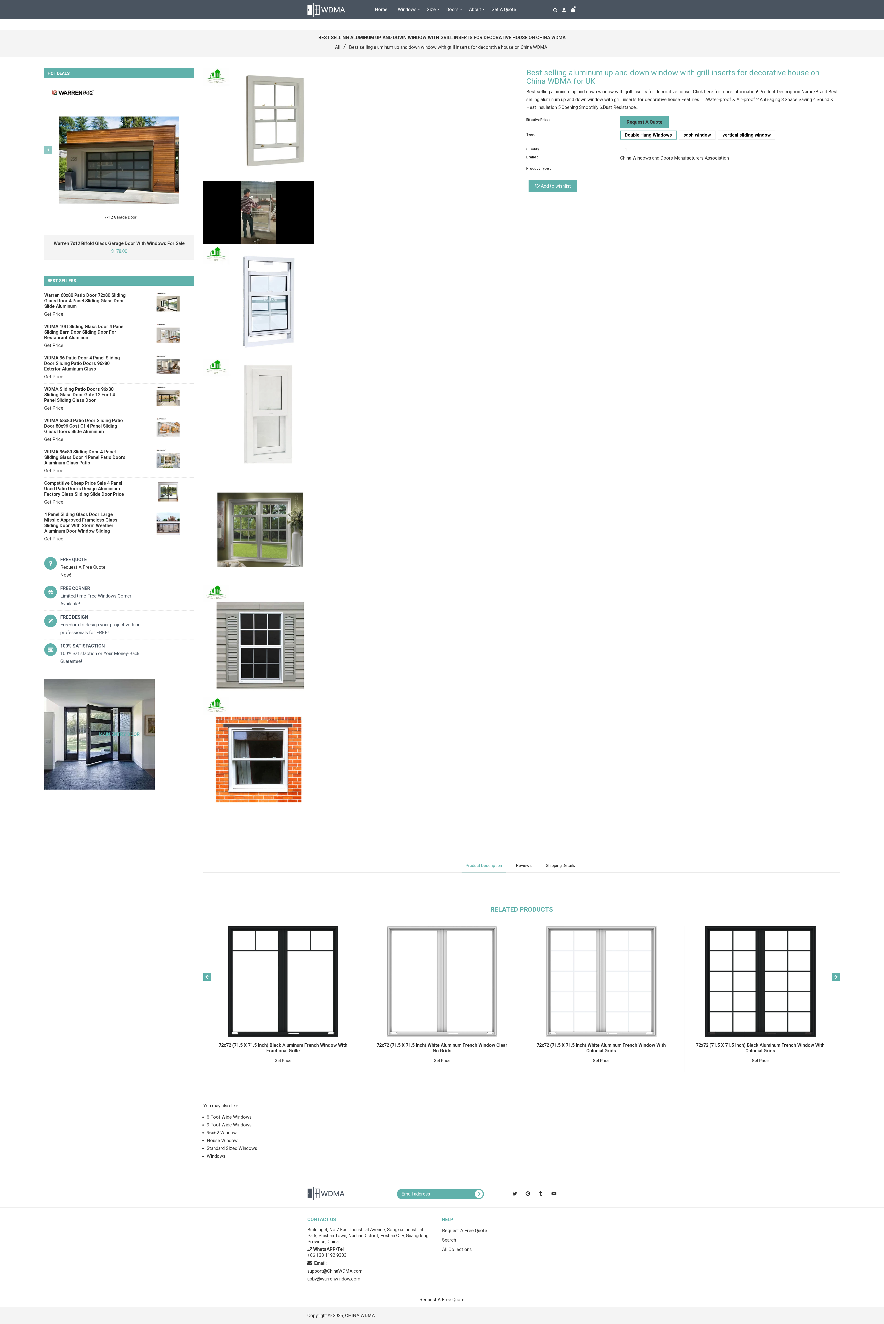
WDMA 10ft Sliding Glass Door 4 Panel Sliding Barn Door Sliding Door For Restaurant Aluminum (84, 332)
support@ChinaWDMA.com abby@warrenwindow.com (335, 1271)
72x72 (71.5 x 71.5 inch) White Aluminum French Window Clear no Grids (442, 1047)
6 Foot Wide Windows (229, 1117)
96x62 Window (222, 1132)
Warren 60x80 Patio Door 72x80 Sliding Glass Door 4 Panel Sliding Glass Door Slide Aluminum (85, 300)
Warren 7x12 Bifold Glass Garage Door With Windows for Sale (119, 243)
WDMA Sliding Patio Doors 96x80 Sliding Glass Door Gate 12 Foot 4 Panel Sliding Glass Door (79, 394)
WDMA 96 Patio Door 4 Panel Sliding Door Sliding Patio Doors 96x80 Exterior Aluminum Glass (82, 363)
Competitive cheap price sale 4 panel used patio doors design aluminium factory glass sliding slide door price (84, 488)
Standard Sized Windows (232, 1148)
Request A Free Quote (464, 1230)
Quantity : (533, 149)
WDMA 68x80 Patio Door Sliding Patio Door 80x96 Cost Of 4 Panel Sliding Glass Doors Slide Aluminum (83, 426)
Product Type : (538, 168)
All (337, 47)
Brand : (532, 157)
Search (449, 1240)
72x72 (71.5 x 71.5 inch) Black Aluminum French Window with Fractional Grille (283, 1047)
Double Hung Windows (648, 135)
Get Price (53, 314)
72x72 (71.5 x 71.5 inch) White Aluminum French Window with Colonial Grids (601, 1047)
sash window (697, 135)
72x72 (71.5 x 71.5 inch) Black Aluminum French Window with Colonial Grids (760, 1047)
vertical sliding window (746, 135)
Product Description (484, 865)
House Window (222, 1140)
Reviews (524, 865)
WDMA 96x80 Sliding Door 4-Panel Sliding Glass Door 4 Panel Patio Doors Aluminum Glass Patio (84, 457)
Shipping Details (560, 865)
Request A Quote (644, 122)
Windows (216, 1156)
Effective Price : (538, 120)
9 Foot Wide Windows (229, 1125)
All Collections (457, 1249)
